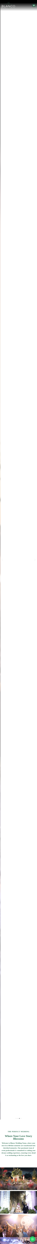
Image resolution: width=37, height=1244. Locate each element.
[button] (34, 5)
